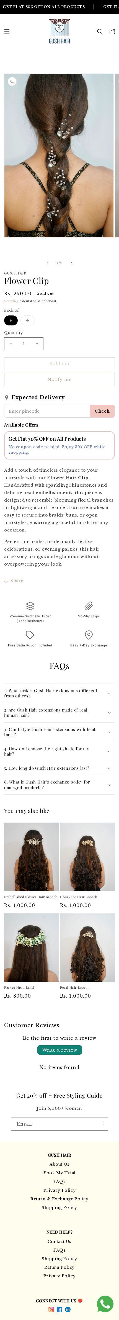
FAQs (59, 1181)
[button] (7, 31)
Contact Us (59, 1241)
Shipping (11, 301)
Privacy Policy (59, 1190)
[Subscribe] (101, 1124)
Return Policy (59, 1267)
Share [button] (17, 580)
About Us (59, 1164)
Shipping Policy (59, 1207)
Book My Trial (59, 1172)
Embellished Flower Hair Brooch (31, 897)
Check (102, 411)
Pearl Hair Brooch (74, 987)
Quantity (13, 332)
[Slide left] (47, 263)
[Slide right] (72, 263)
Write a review (59, 1050)
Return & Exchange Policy (59, 1198)
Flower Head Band (19, 987)
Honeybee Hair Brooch (78, 897)
